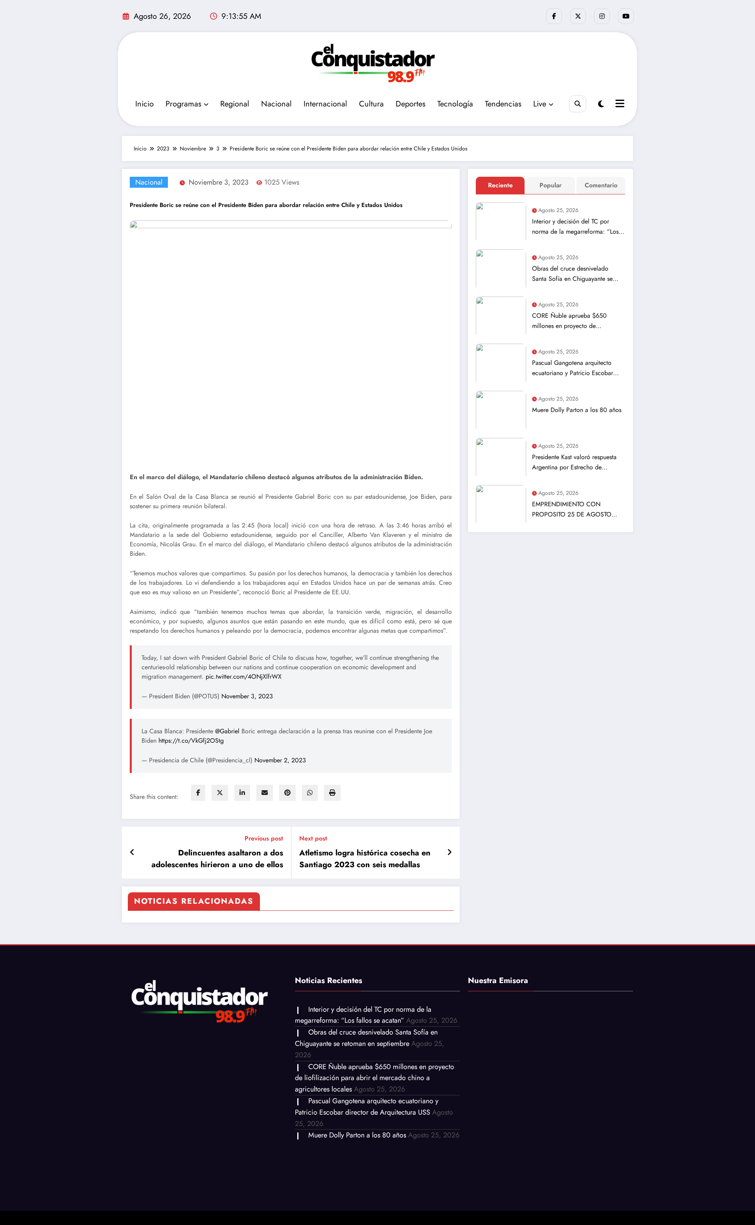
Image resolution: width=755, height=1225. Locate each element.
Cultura (371, 104)
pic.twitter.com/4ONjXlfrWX (244, 676)
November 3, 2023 (247, 696)
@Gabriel (227, 731)
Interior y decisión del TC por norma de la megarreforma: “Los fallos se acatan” (575, 227)
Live (539, 104)
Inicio (144, 104)
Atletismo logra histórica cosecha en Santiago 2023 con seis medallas (365, 858)
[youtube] (626, 16)
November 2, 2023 (280, 760)
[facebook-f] (554, 16)
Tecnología (455, 104)
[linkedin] (242, 793)
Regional (234, 104)
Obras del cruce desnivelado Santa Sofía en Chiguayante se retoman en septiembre (572, 274)
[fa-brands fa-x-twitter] (578, 16)
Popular (551, 185)
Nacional (276, 104)
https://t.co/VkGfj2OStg (191, 740)
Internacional (325, 104)
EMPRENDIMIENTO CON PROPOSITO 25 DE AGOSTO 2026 (571, 510)
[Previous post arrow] (132, 852)
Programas (183, 104)
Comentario (601, 185)
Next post (313, 838)
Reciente (500, 185)
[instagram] (602, 16)
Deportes (410, 104)
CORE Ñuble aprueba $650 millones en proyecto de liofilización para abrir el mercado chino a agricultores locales (577, 321)
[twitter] (220, 793)
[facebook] (198, 793)
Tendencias (503, 104)
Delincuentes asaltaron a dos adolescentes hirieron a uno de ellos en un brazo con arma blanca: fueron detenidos (215, 859)
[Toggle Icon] (618, 104)
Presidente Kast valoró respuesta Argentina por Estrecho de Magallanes (574, 462)
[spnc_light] (601, 104)
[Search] (577, 103)
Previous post (264, 838)
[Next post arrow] (449, 852)
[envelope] (264, 793)
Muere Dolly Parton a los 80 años (576, 409)
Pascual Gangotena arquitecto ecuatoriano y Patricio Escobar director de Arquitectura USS (572, 368)
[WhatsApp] (310, 793)
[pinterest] (287, 793)
